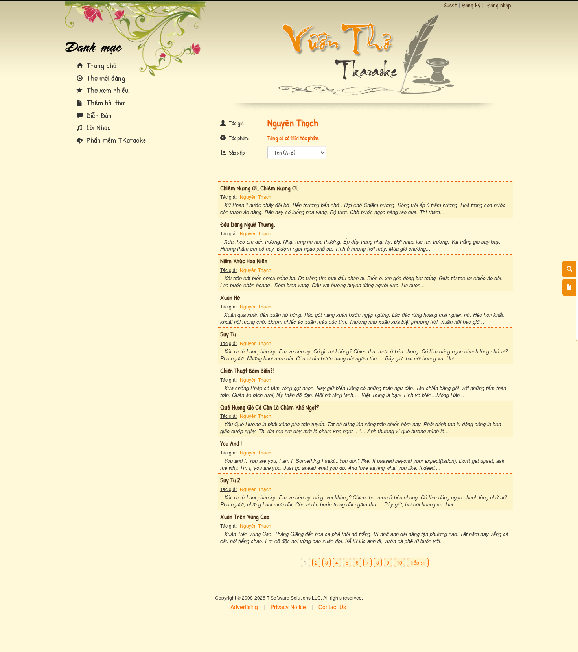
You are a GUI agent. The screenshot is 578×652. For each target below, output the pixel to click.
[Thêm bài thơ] (569, 287)
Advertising (244, 607)
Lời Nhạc (98, 127)
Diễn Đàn (98, 115)
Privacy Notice (288, 607)
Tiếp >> (418, 562)
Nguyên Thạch (255, 196)
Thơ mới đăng (105, 77)
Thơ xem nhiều (107, 90)
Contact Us (332, 607)
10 (399, 562)
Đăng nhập (499, 5)
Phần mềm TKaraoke (115, 140)
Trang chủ (100, 65)
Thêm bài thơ (104, 102)
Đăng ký (471, 5)
